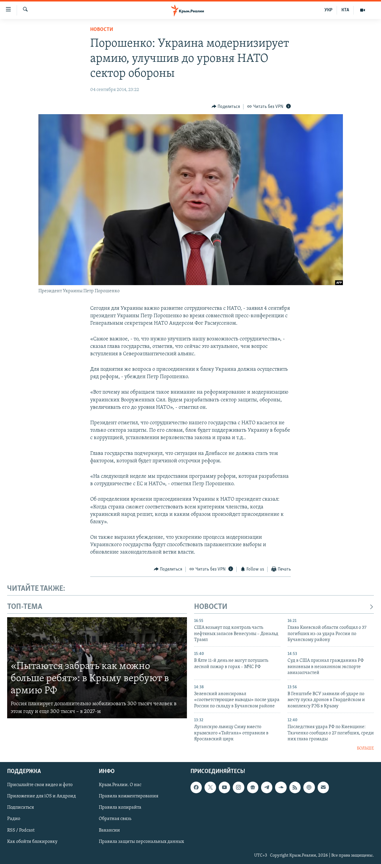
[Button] (226, 107)
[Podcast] (309, 787)
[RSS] (295, 787)
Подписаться (20, 807)
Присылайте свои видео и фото (40, 785)
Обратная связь (115, 818)
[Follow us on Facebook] (196, 787)
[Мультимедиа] (362, 10)
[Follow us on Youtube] (224, 787)
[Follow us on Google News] (252, 787)
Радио (13, 818)
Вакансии (109, 830)
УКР (328, 10)
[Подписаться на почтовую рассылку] (323, 787)
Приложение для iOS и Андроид (41, 796)
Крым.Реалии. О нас (120, 785)
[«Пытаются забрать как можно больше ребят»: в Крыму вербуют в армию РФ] (97, 667)
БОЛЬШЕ (365, 748)
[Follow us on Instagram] (238, 787)
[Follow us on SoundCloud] (280, 787)
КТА (345, 10)
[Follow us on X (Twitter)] (210, 787)
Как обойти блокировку (32, 841)
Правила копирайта (120, 807)
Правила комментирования (128, 796)
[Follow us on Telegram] (266, 787)
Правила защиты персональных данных (141, 841)
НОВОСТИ (210, 607)
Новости (101, 29)
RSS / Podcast (21, 830)
